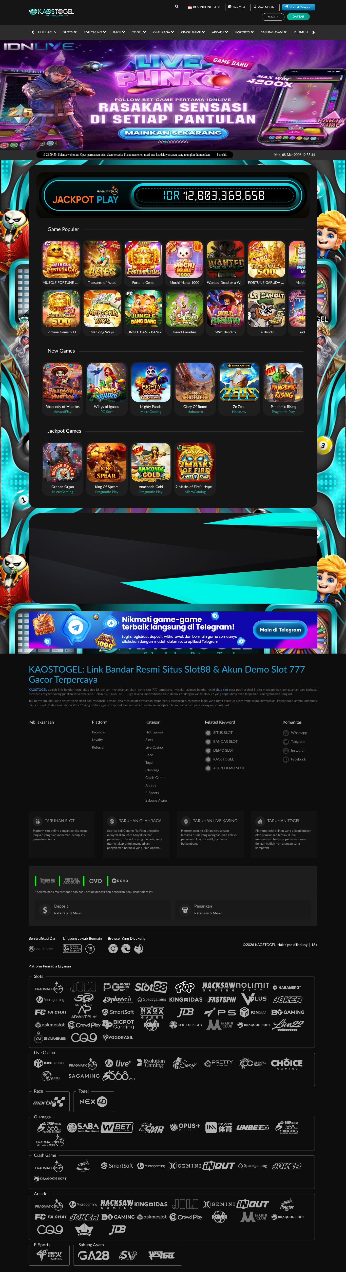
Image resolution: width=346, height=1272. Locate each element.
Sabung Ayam (272, 32)
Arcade (218, 32)
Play (108, 199)
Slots (68, 32)
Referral (98, 747)
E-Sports (243, 32)
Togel (137, 32)
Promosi (301, 32)
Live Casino (93, 32)
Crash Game (191, 32)
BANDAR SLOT (225, 742)
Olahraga (162, 32)
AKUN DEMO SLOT (229, 768)
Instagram (298, 750)
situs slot (222, 689)
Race (117, 32)
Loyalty (97, 740)
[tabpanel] (173, 94)
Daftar (298, 16)
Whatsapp (299, 733)
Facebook (298, 759)
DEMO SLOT (223, 750)
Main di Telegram (301, 7)
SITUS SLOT (223, 733)
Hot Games (47, 32)
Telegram (298, 742)
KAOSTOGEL (38, 689)
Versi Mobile (266, 7)
